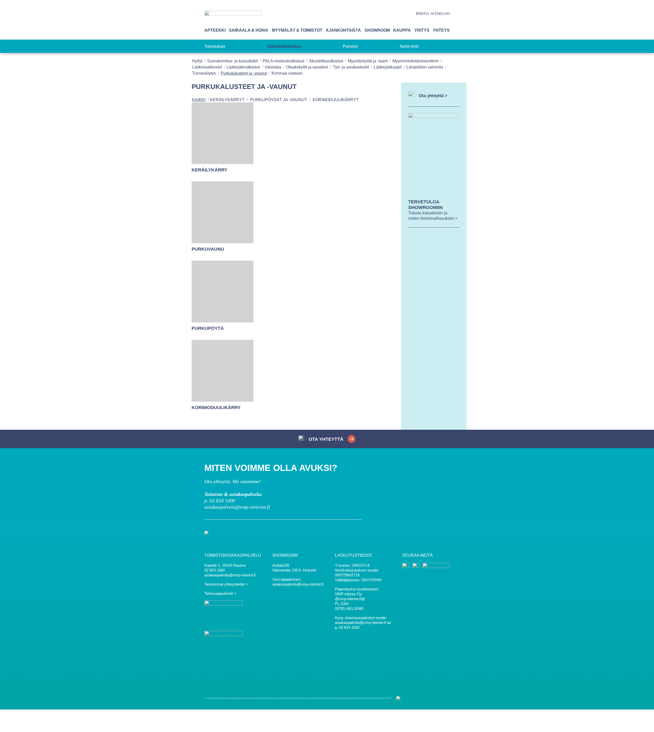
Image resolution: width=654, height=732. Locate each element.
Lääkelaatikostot (207, 67)
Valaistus (273, 67)
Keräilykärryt (227, 100)
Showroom (377, 30)
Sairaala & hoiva (248, 30)
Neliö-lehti (409, 46)
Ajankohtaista (343, 30)
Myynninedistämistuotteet (415, 61)
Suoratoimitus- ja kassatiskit (232, 61)
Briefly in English (433, 14)
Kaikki (198, 100)
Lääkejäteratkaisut (243, 67)
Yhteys (441, 30)
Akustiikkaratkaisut (326, 61)
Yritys (421, 30)
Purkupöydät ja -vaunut (278, 100)
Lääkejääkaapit (388, 67)
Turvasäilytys (204, 73)
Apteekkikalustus (284, 46)
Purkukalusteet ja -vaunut (244, 73)
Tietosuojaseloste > (220, 593)
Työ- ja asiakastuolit (351, 67)
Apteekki (215, 30)
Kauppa (402, 30)
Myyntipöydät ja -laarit (368, 61)
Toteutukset (214, 46)
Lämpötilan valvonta (424, 67)
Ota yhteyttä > (433, 95)
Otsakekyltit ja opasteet (307, 67)
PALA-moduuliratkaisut (283, 61)
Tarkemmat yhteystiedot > (226, 584)
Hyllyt (197, 61)
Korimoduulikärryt (336, 100)
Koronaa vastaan (287, 73)
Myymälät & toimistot (297, 30)
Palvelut (350, 46)
